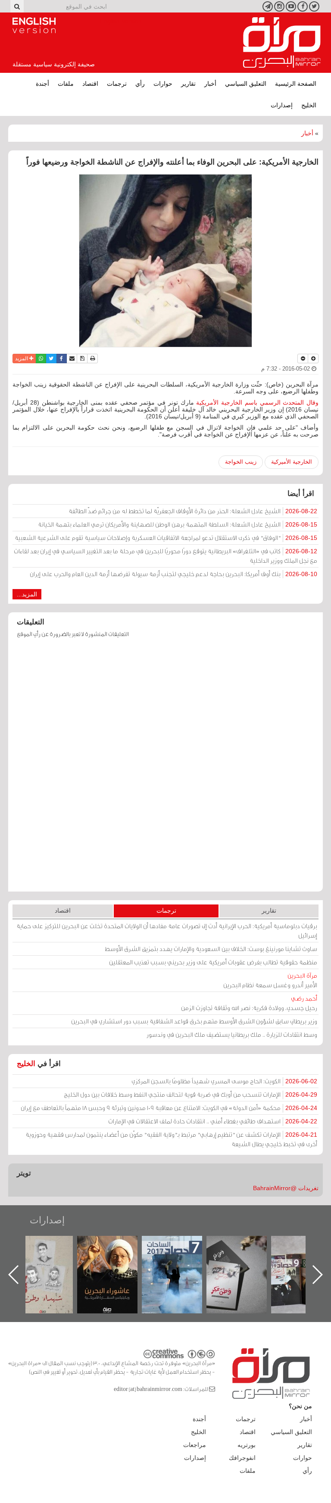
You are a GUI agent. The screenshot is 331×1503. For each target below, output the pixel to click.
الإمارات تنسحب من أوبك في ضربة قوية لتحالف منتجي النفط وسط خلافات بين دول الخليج (190, 1094)
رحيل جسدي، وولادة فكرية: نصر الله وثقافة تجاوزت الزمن (249, 1003)
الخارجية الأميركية (291, 461)
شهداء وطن (116, 1245)
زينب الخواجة (240, 461)
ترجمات (117, 83)
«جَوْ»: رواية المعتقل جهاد (51, 1250)
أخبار (210, 83)
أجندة (42, 83)
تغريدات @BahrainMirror (286, 1188)
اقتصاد (90, 83)
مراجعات (194, 1444)
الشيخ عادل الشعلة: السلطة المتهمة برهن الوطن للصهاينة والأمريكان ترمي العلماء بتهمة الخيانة (177, 524)
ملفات (66, 83)
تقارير (188, 83)
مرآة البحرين (282, 43)
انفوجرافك (242, 1457)
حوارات (162, 83)
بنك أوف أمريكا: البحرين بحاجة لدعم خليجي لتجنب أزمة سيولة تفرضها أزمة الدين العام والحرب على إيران (173, 573)
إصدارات (282, 105)
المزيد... (27, 594)
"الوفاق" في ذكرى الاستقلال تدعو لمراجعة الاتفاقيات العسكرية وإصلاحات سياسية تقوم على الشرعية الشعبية (166, 537)
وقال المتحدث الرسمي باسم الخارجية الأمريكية (257, 402)
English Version (34, 25)
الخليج (308, 105)
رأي (140, 83)
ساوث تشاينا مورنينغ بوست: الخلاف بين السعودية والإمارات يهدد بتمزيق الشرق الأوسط (211, 948)
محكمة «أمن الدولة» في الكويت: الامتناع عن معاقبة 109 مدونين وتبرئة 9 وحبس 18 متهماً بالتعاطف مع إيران (169, 1107)
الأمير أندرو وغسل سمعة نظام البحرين (270, 980)
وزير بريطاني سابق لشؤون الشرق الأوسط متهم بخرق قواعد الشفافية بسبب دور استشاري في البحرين (194, 1021)
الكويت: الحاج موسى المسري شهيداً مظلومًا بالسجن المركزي (224, 1080)
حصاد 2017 (245, 1245)
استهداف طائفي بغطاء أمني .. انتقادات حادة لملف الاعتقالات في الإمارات (212, 1121)
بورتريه (246, 1444)
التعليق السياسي (245, 83)
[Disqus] (165, 768)
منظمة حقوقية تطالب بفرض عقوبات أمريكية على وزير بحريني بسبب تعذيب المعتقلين (213, 962)
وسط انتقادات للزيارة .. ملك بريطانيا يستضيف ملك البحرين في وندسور (232, 1034)
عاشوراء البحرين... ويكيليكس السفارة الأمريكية (181, 1255)
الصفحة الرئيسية (295, 83)
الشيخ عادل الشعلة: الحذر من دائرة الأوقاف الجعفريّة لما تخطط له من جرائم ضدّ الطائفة (193, 510)
